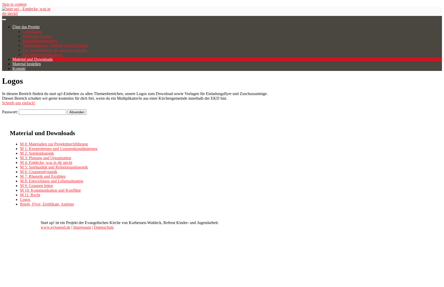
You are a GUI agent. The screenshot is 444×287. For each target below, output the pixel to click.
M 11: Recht (30, 195)
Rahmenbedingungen (40, 41)
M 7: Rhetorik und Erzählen (43, 176)
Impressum (82, 227)
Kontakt (18, 68)
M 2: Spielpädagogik (37, 153)
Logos (25, 199)
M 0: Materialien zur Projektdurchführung (54, 144)
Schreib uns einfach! (18, 103)
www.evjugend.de (55, 227)
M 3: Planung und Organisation (45, 158)
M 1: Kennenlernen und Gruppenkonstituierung (58, 148)
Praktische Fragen (37, 36)
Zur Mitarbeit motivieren (42, 54)
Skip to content (14, 4)
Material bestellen (26, 64)
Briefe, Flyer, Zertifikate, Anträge (47, 204)
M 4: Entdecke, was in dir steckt (46, 162)
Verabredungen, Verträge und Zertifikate (55, 45)
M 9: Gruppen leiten (36, 185)
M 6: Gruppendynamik (38, 172)
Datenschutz (104, 227)
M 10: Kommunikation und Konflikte (50, 190)
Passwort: (10, 112)
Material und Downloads (32, 59)
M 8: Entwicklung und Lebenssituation (51, 181)
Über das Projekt (26, 27)
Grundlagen (32, 31)
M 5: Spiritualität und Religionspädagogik (54, 167)
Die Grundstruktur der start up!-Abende (55, 50)
